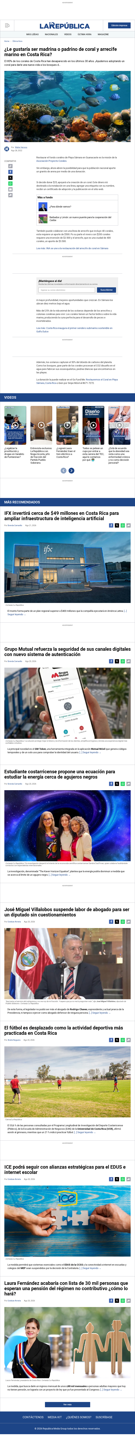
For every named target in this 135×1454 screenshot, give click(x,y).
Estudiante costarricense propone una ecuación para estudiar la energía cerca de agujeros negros (59, 774)
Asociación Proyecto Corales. (51, 161)
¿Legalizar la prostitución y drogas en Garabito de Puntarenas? (14, 452)
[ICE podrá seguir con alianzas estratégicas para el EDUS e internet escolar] (67, 1221)
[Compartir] (10, 195)
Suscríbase (104, 1417)
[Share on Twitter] (10, 178)
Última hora (17, 41)
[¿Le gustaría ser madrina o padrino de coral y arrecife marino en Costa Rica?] (67, 106)
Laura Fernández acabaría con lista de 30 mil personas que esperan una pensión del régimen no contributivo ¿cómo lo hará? (66, 1288)
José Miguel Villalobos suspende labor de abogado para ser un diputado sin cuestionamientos (66, 912)
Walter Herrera (21, 147)
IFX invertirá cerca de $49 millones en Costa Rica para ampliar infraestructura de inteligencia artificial (61, 516)
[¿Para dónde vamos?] (42, 206)
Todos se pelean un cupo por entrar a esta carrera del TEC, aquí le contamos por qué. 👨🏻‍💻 (93, 454)
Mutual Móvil (98, 749)
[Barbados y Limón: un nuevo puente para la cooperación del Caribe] (43, 218)
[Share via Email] (10, 189)
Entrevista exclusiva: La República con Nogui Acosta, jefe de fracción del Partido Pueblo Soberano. (41, 455)
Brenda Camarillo (15, 525)
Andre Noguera (14, 1040)
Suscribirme (106, 290)
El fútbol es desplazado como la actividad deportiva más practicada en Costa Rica (63, 1030)
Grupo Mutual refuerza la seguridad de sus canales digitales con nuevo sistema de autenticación (67, 652)
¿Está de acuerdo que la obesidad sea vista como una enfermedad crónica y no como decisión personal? (119, 455)
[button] (119, 25)
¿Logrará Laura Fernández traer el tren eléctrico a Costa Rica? (65, 452)
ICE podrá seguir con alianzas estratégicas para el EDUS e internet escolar (65, 1169)
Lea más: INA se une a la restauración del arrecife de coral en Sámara (72, 248)
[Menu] (8, 25)
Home (6, 41)
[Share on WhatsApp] (10, 183)
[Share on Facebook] (10, 172)
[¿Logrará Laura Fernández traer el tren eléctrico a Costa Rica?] (67, 425)
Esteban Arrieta (14, 922)
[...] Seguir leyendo (89, 752)
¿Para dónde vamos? (60, 206)
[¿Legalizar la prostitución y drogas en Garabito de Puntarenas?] (15, 425)
